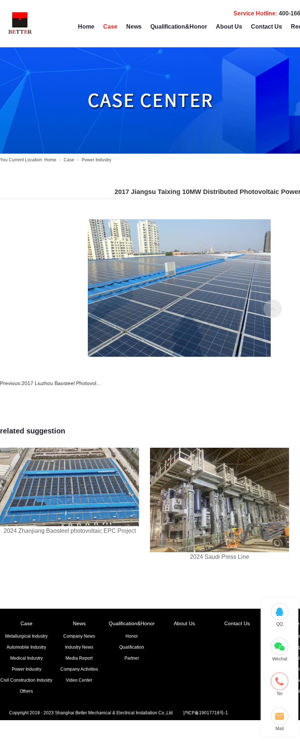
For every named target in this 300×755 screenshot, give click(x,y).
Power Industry (96, 159)
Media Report (79, 658)
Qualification (131, 647)
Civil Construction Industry (26, 680)
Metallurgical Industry (26, 636)
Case (110, 26)
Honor (131, 636)
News (134, 26)
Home (86, 26)
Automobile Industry (26, 647)
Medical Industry (26, 658)
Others (26, 691)
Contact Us (266, 26)
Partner (131, 658)
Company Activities (79, 669)
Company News (79, 636)
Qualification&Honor (178, 26)
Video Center (79, 680)
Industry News (79, 647)
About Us (229, 26)
